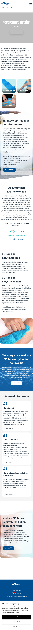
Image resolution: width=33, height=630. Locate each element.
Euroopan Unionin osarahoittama (17, 596)
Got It (16, 616)
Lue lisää (16, 383)
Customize (16, 621)
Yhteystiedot (16, 590)
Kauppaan (10, 170)
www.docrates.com (16, 239)
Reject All (16, 626)
